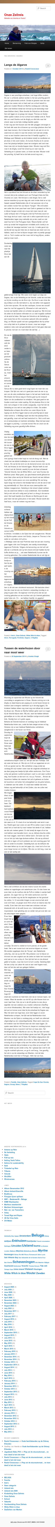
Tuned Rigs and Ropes (13, 1215)
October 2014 (9, 1362)
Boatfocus (8, 1194)
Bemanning (17, 43)
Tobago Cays (8, 1269)
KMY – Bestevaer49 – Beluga (15, 1199)
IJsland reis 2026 (11, 1491)
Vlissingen (37, 1269)
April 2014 (8, 1378)
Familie (13, 1082)
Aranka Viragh (33, 656)
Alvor (6, 638)
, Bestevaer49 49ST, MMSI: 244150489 (28, 1522)
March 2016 (8, 1330)
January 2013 (9, 1413)
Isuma (37, 1245)
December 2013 (10, 1386)
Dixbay (46, 1236)
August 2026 (9, 1287)
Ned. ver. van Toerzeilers (14, 1210)
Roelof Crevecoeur (32, 69)
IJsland (27, 1245)
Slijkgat (46, 1262)
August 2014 (9, 1367)
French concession (43, 1241)
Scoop (12, 1084)
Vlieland (29, 1268)
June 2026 (8, 1292)
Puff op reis (8, 1157)
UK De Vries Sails (11, 1218)
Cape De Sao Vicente (41, 1082)
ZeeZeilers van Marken (13, 1509)
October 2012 (9, 1421)
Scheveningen (24, 1261)
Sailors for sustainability (14, 1163)
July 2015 (8, 1338)
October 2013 (9, 1388)
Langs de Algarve (15, 65)
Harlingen (7, 1246)
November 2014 (10, 1359)
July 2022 (8, 1308)
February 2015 (9, 1351)
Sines (18, 1084)
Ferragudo (12, 638)
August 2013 (9, 1394)
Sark (6, 1165)
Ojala (6, 1155)
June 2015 (8, 1340)
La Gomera (44, 1246)
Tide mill (43, 1265)
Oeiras (16, 1254)
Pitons (26, 1254)
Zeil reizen (8, 48)
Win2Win (7, 1176)
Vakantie (7, 1501)
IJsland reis (8, 1488)
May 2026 (8, 1295)
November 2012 (10, 1418)
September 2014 (10, 1364)
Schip (42, 43)
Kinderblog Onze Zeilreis (14, 1493)
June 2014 (8, 1372)
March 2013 (8, 1407)
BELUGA (7, 1477)
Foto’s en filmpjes (31, 43)
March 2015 (8, 1348)
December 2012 (10, 1415)
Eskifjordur (31, 1241)
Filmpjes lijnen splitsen (13, 1196)
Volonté (7, 1174)
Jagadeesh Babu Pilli (12, 1452)
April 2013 (8, 1405)
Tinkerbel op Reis (11, 1168)
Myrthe (43, 1250)
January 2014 (9, 1383)
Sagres (27, 638)
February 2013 (9, 1410)
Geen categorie (10, 1485)
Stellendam (17, 1266)
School (7, 1499)
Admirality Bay (9, 1236)
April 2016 (8, 1327)
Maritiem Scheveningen (13, 1207)
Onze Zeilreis (13, 14)
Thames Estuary (34, 1266)
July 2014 (8, 1370)
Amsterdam (25, 1235)
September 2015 (10, 1332)
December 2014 (10, 1356)
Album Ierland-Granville (13, 1191)
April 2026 (8, 1297)
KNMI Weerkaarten (11, 1202)
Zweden (40, 1273)
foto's (13, 635)
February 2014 (9, 1380)
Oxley (6, 1212)
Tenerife (24, 1265)
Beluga (37, 1235)
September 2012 (10, 1423)
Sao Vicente (8, 1262)
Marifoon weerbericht (12, 1204)
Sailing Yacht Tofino (12, 1160)
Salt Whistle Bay (11, 1257)
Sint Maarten (39, 1262)
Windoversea (9, 1179)
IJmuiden (16, 1245)
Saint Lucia (41, 1254)
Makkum (13, 1251)
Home (7, 43)
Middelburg (28, 1251)
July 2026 (8, 1289)
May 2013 (8, 1402)
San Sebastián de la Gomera (28, 1258)
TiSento (7, 1171)
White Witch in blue (33, 635)
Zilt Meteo (8, 1220)
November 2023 (10, 1303)
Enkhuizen (19, 1240)
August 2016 (9, 1319)
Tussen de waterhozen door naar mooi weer (22, 650)
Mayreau (19, 1251)
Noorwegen (9, 1254)
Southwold (8, 1265)
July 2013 (8, 1397)
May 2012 (8, 1431)
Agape (16, 1236)
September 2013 (10, 1391)
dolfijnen (7, 1241)
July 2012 (8, 1429)
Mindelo (34, 1251)
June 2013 (8, 1399)
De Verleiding (9, 1152)
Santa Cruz (41, 1258)
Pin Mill (21, 1254)
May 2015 (8, 1343)
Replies (34, 638)
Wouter (31, 1273)
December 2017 (10, 1311)
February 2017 (9, 1316)
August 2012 (9, 1426)
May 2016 (8, 1324)
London (7, 1251)
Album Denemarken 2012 (14, 1188)
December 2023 (10, 1300)
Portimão (20, 638)
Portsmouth (33, 1254)
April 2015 (8, 1346)
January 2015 (9, 1354)
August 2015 (9, 1335)
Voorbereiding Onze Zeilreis (15, 1504)
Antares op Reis (10, 1149)
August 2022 (9, 1305)
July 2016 (8, 1321)
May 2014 (8, 1375)
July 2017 (8, 1313)
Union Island (19, 1269)
